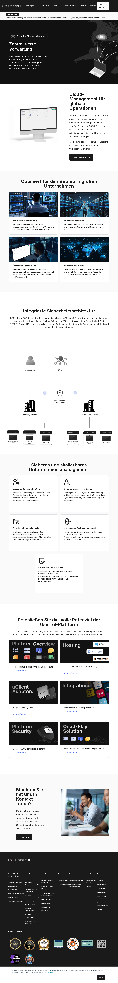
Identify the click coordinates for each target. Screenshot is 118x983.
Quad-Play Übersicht (15, 882)
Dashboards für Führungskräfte (30, 903)
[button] (31, 5)
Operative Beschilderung (29, 916)
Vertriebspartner (63, 884)
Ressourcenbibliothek (76, 880)
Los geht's (101, 5)
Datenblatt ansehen (81, 157)
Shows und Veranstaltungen (102, 904)
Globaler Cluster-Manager (47, 888)
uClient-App (45, 903)
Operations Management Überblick (33, 884)
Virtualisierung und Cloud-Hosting (47, 894)
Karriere (99, 909)
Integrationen (46, 899)
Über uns (100, 880)
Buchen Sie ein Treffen (91, 881)
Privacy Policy (48, 972)
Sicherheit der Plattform (46, 909)
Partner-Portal (63, 880)
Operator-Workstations (16, 893)
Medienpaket (101, 892)
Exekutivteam (101, 884)
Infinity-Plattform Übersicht (47, 881)
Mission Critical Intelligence (30, 922)
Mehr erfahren (19, 671)
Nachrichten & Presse (101, 898)
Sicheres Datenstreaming (30, 909)
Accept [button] (101, 978)
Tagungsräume (13, 897)
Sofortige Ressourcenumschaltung (33, 897)
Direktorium (101, 888)
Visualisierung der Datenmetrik (31, 890)
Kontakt (83, 6)
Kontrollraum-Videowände (13, 888)
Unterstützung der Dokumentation (75, 885)
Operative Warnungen (15, 901)
